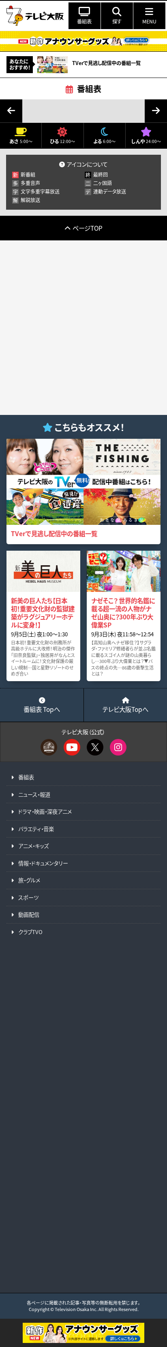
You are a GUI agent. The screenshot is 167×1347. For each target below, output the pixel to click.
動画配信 (28, 914)
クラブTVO (30, 932)
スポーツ (28, 897)
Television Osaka (72, 1309)
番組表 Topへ (42, 709)
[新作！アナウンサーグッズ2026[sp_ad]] (83, 1341)
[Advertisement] (83, 327)
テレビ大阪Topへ (125, 709)
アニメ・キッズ (33, 846)
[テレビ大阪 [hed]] (34, 16)
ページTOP (88, 227)
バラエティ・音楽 (36, 829)
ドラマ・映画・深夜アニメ (45, 811)
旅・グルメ (29, 880)
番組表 (89, 89)
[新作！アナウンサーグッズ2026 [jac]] (83, 41)
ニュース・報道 (34, 794)
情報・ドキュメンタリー (43, 863)
